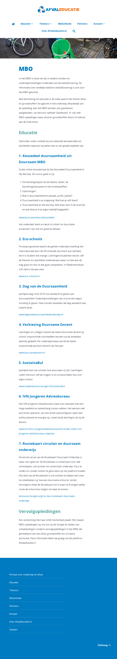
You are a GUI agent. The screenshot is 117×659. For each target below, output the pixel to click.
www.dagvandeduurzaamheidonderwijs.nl (41, 314)
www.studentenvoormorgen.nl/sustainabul (42, 386)
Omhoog (103, 645)
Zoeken (13, 629)
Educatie (13, 582)
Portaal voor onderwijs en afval (26, 574)
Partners (14, 606)
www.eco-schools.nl (29, 276)
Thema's (14, 590)
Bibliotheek (15, 598)
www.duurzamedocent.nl (32, 352)
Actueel (13, 613)
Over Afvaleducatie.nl (20, 621)
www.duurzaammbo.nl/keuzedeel (36, 217)
